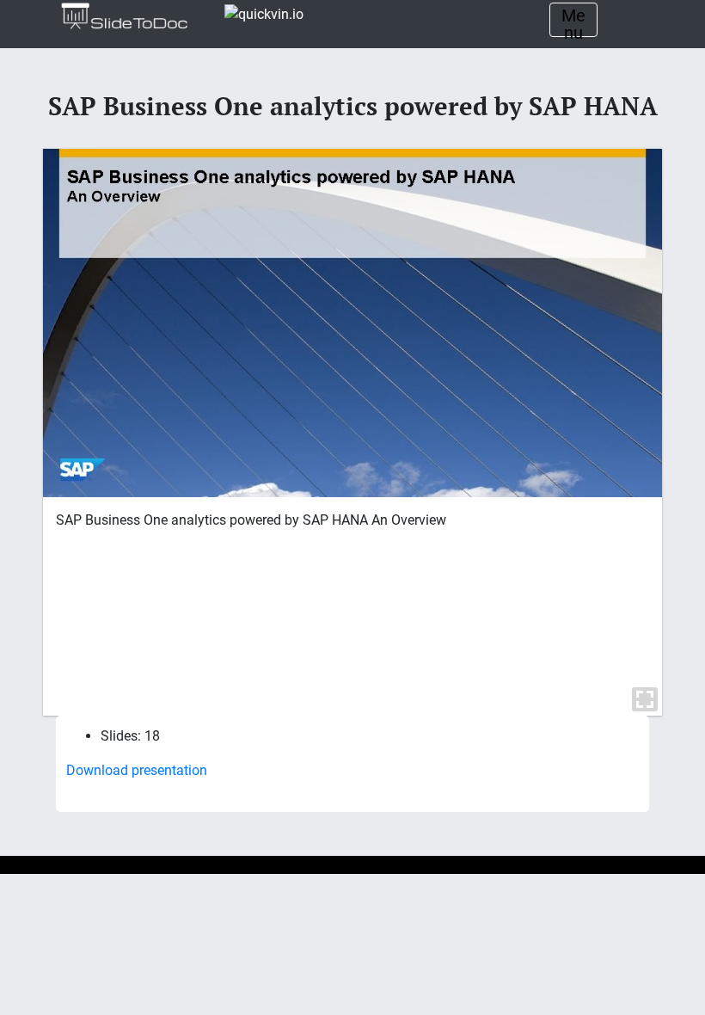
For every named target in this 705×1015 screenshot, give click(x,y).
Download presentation (136, 770)
